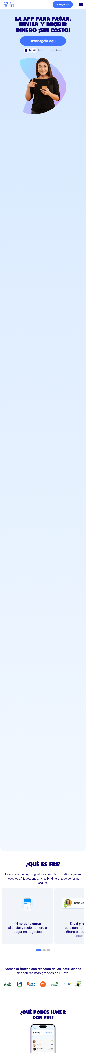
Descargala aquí (43, 41)
